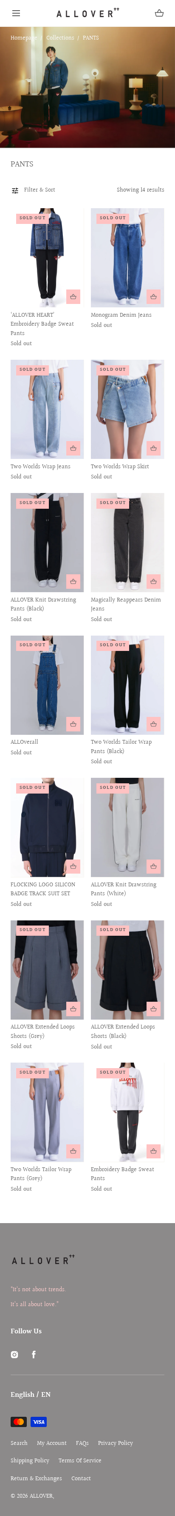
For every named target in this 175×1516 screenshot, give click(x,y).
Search (19, 1443)
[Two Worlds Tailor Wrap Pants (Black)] (127, 685)
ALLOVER (41, 1496)
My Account (52, 1443)
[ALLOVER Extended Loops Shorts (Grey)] (47, 970)
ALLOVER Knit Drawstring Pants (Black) (43, 605)
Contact (81, 1479)
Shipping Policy (30, 1461)
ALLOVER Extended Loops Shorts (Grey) (43, 1032)
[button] (16, 13)
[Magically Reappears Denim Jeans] (127, 542)
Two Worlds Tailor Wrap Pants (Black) (121, 747)
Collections (60, 38)
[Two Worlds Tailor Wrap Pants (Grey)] (47, 1112)
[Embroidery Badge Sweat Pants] (127, 1112)
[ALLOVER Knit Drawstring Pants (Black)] (47, 542)
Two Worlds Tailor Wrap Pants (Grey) (41, 1175)
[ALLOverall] (47, 685)
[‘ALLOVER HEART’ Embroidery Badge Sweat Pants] (47, 257)
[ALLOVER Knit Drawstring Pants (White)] (127, 827)
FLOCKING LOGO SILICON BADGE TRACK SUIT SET (43, 890)
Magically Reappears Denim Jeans (126, 605)
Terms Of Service (80, 1461)
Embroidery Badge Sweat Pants (122, 1175)
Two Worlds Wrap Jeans (41, 467)
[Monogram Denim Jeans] (127, 257)
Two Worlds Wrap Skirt (120, 467)
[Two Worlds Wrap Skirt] (127, 409)
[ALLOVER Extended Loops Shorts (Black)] (127, 970)
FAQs (82, 1443)
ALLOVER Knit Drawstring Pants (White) (123, 890)
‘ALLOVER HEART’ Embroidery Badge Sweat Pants (42, 324)
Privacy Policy (115, 1443)
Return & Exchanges (36, 1479)
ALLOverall (24, 742)
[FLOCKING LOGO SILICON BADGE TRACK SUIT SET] (47, 827)
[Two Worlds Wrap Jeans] (47, 409)
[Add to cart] (73, 296)
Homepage (24, 38)
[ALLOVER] (87, 13)
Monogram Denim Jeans (121, 315)
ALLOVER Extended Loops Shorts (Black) (123, 1032)
